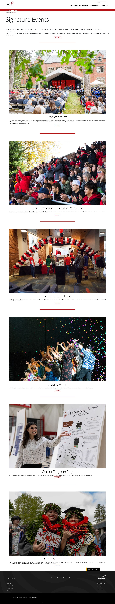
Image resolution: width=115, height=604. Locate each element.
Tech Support (9, 580)
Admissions (83, 6)
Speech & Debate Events (58, 602)
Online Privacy (99, 586)
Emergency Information (11, 578)
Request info (90, 569)
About (102, 6)
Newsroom (9, 583)
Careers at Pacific (10, 585)
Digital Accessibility (100, 588)
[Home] (11, 3)
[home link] (102, 577)
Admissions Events (49, 602)
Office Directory (9, 590)
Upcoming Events (42, 602)
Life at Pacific (94, 6)
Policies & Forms (10, 588)
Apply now (97, 569)
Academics (74, 6)
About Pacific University (9, 12)
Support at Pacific (11, 575)
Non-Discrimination (100, 589)
